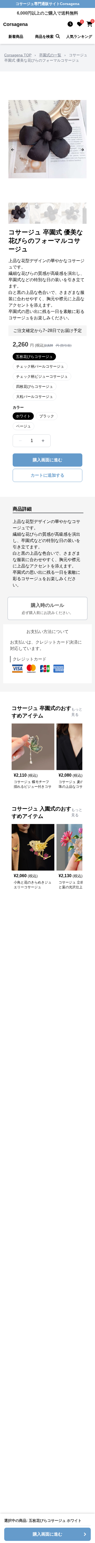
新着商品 (15, 36)
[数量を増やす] (43, 440)
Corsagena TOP (17, 55)
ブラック (46, 416)
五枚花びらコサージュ (34, 356)
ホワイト (23, 416)
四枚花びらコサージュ (34, 386)
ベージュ (23, 426)
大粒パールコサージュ (34, 396)
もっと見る (76, 712)
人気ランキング (79, 36)
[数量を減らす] (20, 440)
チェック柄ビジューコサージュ (42, 376)
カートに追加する (47, 475)
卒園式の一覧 (50, 55)
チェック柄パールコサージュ (40, 366)
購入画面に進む (47, 460)
